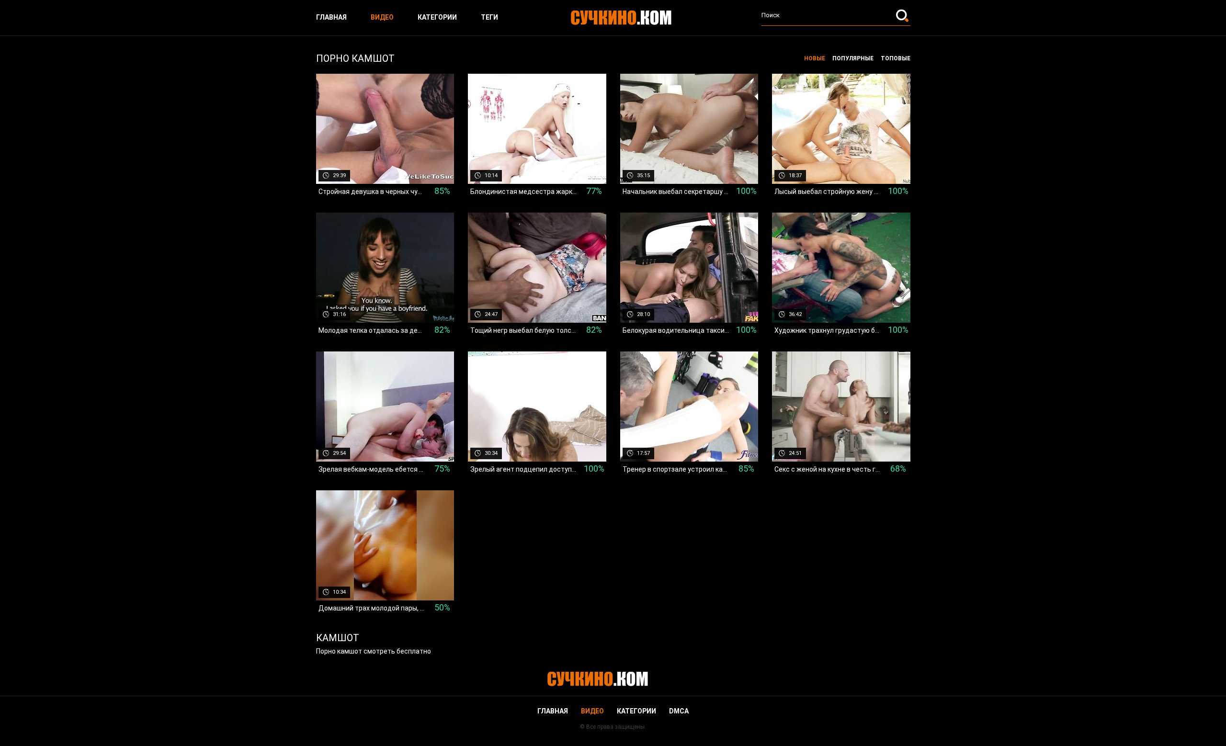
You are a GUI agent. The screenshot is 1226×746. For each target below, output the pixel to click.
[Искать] (903, 15)
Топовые (895, 58)
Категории (437, 17)
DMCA (679, 711)
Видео (382, 17)
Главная (331, 17)
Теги (489, 17)
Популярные (853, 58)
